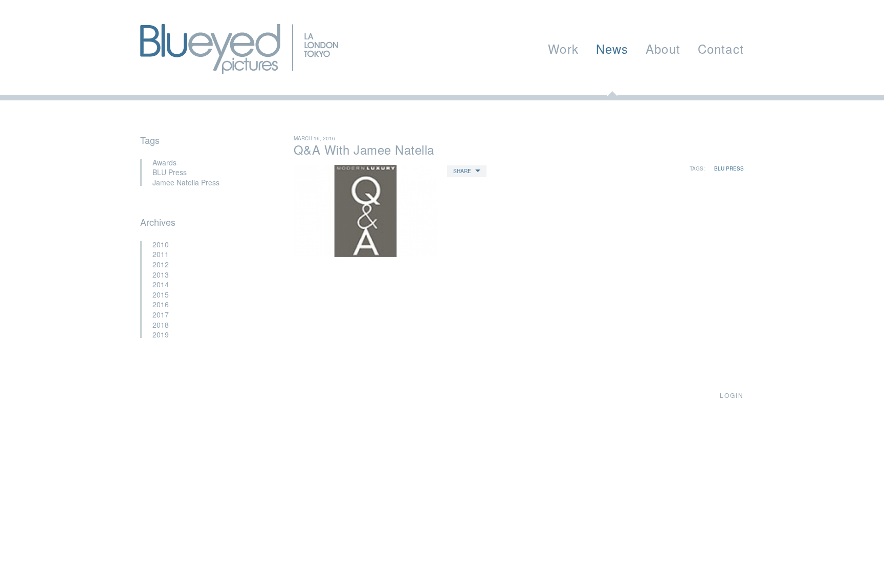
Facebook (167, 395)
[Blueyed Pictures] (239, 68)
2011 (160, 254)
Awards (164, 162)
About (663, 48)
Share (462, 171)
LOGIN (732, 395)
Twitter (147, 395)
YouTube (186, 395)
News (612, 48)
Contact (721, 48)
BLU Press (169, 172)
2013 (160, 274)
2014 (160, 284)
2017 (160, 314)
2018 (160, 324)
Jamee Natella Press (185, 182)
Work (563, 48)
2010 (160, 244)
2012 (160, 264)
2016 (160, 304)
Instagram (207, 395)
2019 (160, 334)
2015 (160, 294)
